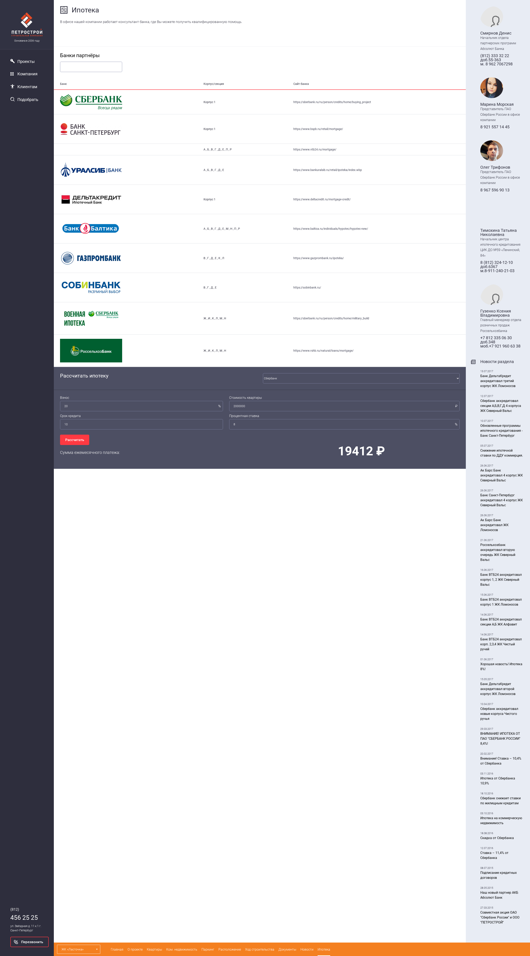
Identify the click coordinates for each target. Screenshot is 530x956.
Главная (117, 949)
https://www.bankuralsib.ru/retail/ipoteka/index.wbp (327, 170)
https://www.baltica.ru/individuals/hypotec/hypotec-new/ (330, 228)
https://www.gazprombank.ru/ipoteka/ (318, 258)
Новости (306, 949)
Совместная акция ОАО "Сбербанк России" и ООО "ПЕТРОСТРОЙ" (499, 917)
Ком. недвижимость (181, 949)
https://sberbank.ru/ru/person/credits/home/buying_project (332, 102)
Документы (287, 949)
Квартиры (154, 949)
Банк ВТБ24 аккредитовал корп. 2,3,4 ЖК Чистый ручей (501, 644)
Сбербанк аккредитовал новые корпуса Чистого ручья (499, 714)
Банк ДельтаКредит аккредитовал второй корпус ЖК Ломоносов (498, 689)
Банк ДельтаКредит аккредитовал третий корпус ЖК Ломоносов (498, 381)
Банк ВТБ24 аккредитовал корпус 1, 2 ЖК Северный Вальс (501, 580)
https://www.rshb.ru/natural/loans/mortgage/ (323, 350)
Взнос (64, 397)
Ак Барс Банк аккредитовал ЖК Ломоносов (494, 525)
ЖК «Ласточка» (72, 949)
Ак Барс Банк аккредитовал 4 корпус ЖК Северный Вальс (501, 475)
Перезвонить (32, 942)
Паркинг (207, 949)
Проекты (26, 61)
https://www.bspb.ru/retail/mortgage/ (318, 129)
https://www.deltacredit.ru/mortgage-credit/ (322, 199)
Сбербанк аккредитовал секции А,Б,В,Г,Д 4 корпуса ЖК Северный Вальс (500, 406)
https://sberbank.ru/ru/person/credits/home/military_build (331, 318)
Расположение (229, 949)
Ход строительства (259, 949)
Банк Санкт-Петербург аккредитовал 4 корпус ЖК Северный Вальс (501, 500)
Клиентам (27, 86)
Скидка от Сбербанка (497, 838)
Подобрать (27, 99)
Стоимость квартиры (245, 397)
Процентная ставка (244, 416)
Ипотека (324, 949)
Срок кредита (70, 416)
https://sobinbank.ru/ (307, 287)
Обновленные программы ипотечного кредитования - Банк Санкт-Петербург (501, 431)
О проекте (135, 949)
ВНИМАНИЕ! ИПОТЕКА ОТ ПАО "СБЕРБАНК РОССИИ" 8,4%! (500, 739)
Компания (27, 73)
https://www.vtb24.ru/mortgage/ (314, 149)
